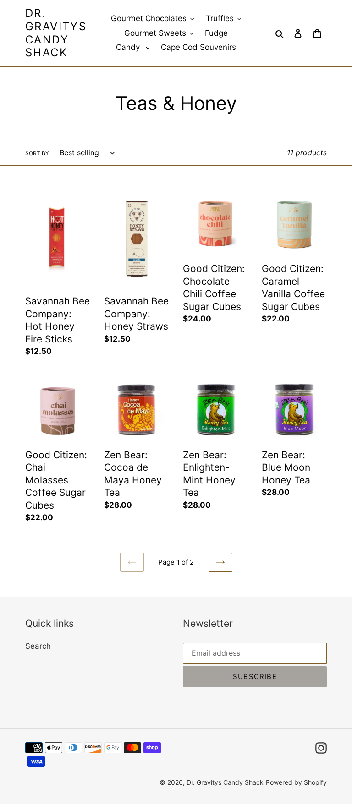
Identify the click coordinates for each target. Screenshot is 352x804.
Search (38, 646)
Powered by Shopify (296, 782)
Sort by (37, 153)
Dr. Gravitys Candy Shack (56, 33)
